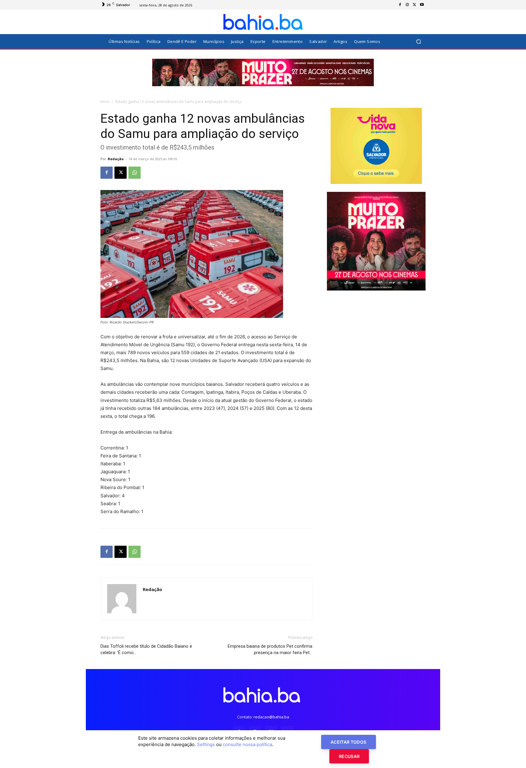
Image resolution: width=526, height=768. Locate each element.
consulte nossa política (247, 744)
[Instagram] (407, 5)
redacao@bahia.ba (271, 717)
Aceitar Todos (348, 742)
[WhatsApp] (134, 173)
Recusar (349, 756)
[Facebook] (400, 5)
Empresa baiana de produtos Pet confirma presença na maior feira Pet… (270, 649)
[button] (418, 41)
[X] (414, 5)
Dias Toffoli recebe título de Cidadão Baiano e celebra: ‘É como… (146, 649)
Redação (116, 159)
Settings (206, 744)
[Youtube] (422, 5)
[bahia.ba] (263, 22)
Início (105, 101)
